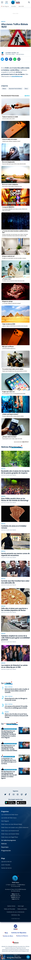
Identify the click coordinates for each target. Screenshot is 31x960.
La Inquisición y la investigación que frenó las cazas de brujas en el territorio (8, 761)
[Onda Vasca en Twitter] (5, 794)
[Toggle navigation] (2, 2)
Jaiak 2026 (21, 6)
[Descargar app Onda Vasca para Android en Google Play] (10, 802)
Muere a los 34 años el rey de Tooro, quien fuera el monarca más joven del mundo (16, 715)
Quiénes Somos (11, 906)
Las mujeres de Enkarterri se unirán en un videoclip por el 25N (14, 666)
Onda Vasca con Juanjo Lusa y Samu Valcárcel (14, 827)
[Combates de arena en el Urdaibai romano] (15, 514)
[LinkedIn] (6, 59)
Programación (6, 851)
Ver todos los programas (8, 840)
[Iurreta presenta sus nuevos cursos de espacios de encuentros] (15, 541)
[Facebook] (10, 59)
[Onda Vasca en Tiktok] (26, 794)
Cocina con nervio (6, 868)
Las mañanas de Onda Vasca (9, 814)
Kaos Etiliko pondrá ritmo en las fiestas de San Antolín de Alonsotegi (14, 499)
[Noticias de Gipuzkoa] (19, 932)
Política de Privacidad (9, 909)
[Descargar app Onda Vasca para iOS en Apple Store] (21, 802)
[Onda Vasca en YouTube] (13, 794)
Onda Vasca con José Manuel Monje (11, 824)
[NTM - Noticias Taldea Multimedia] (15, 927)
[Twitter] (2, 59)
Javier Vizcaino (5, 865)
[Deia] (6, 932)
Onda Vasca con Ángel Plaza (9, 837)
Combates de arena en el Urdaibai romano (13, 527)
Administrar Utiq (15, 915)
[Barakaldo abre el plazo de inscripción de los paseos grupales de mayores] (15, 459)
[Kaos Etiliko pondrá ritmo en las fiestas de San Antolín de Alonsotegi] (15, 486)
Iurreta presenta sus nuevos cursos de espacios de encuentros (15, 554)
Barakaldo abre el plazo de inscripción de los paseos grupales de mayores (15, 472)
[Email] (19, 59)
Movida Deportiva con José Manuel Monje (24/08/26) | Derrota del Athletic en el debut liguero (9, 775)
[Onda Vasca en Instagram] (17, 794)
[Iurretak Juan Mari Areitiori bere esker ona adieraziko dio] (15, 569)
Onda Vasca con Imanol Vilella (10, 834)
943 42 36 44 (16, 891)
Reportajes (5, 847)
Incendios (13, 6)
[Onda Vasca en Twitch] (22, 794)
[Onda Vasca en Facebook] (9, 794)
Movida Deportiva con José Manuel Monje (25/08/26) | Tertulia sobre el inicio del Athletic (9, 748)
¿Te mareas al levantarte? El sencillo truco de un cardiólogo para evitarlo (16, 707)
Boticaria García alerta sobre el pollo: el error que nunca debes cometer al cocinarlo (17, 690)
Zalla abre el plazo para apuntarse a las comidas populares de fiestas (14, 609)
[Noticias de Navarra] (22, 936)
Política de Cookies (22, 909)
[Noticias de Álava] (8, 936)
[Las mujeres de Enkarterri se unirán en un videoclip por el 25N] (15, 653)
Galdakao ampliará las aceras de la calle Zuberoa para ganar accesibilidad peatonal (15, 638)
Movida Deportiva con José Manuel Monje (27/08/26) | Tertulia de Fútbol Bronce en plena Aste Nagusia (8, 734)
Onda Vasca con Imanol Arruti (10, 831)
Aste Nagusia (5, 6)
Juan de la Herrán (6, 861)
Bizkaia (3, 468)
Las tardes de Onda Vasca (8, 818)
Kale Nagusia (5, 821)
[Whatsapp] (14, 59)
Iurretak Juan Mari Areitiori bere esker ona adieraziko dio (15, 582)
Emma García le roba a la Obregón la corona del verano (16, 699)
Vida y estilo (8, 687)
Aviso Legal (21, 906)
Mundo (7, 712)
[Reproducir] (21, 731)
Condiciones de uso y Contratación (15, 912)
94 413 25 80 (16, 886)
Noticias (4, 844)
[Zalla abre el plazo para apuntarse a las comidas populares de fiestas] (15, 596)
